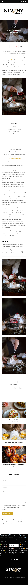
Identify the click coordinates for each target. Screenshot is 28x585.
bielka (5, 381)
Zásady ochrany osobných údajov (8, 554)
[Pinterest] (16, 46)
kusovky (21, 381)
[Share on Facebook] (7, 46)
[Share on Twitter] (11, 46)
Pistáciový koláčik (14, 419)
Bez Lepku (14, 26)
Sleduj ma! (14, 545)
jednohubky (13, 381)
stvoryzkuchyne (11, 35)
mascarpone (13, 384)
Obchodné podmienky (5, 555)
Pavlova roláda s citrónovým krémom (14, 442)
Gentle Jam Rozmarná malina (14, 158)
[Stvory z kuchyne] (14, 11)
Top (14, 581)
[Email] (21, 46)
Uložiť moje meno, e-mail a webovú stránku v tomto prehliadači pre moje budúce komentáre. (13, 507)
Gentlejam (10, 59)
